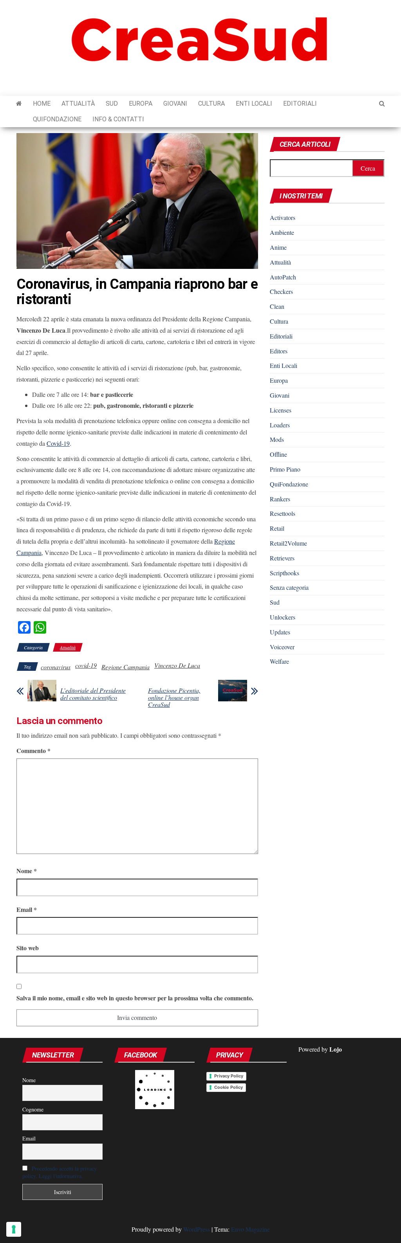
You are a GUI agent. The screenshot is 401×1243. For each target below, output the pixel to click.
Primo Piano (285, 469)
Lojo (335, 1049)
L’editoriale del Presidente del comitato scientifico (93, 694)
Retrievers (282, 558)
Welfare (279, 661)
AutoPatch (283, 277)
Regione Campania (125, 667)
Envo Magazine (250, 1229)
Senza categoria (289, 587)
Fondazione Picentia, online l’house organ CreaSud (174, 697)
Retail (277, 528)
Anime (278, 247)
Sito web (27, 947)
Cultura (211, 103)
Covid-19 (58, 443)
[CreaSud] (19, 104)
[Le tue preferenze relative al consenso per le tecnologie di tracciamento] (13, 1229)
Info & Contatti (118, 119)
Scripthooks (284, 573)
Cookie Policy (228, 1087)
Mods (277, 439)
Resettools (282, 513)
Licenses (280, 410)
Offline (278, 454)
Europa (140, 103)
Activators (282, 217)
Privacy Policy (228, 1076)
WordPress (196, 1229)
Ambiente (282, 232)
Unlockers (282, 617)
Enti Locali (254, 103)
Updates (280, 632)
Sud (112, 103)
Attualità (78, 103)
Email (26, 909)
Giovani (175, 103)
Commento (33, 750)
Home (42, 103)
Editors (278, 351)
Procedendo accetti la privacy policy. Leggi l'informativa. (59, 1172)
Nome (26, 870)
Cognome (32, 1109)
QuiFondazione (57, 119)
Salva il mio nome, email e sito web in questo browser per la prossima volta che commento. (134, 997)
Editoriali (300, 103)
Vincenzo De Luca (177, 665)
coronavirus (55, 667)
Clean (277, 306)
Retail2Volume (288, 543)
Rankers (280, 499)
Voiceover (282, 647)
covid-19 (86, 665)
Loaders (280, 425)
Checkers (281, 291)
